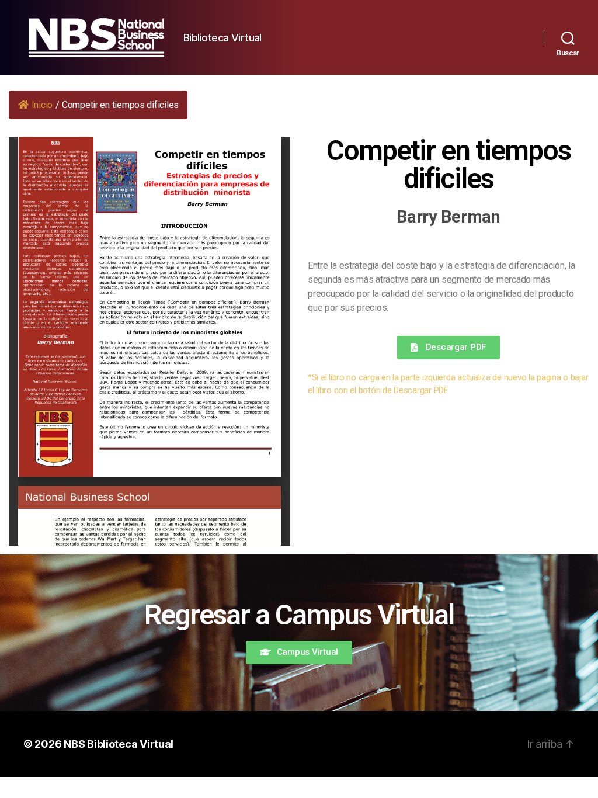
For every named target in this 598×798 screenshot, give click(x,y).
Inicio (42, 104)
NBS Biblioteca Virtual (118, 744)
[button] (448, 347)
